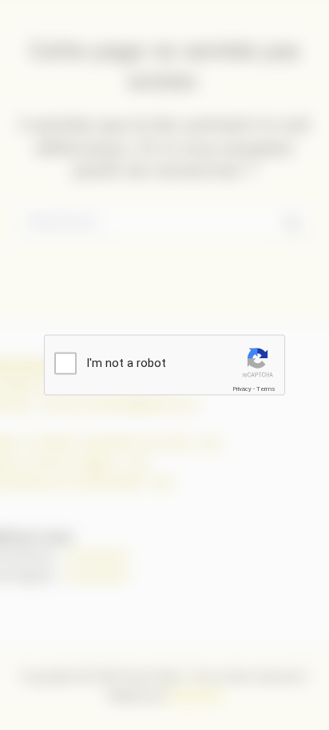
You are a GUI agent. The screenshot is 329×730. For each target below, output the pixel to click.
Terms (265, 389)
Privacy (242, 389)
